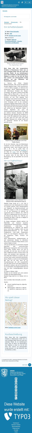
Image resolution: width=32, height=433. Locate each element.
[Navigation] (29, 2)
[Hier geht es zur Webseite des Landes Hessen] (2, 2)
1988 (10, 33)
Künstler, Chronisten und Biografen (13, 42)
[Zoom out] (25, 306)
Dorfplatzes (23, 150)
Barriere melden (16, 425)
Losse (14, 152)
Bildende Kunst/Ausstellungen (10, 40)
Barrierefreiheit (16, 426)
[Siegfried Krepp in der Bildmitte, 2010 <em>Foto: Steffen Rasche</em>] (16, 124)
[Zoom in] (25, 304)
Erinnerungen (14, 22)
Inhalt (16, 432)
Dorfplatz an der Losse (15, 35)
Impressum (16, 423)
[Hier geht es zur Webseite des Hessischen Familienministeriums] (16, 369)
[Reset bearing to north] (25, 308)
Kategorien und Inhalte (10, 16)
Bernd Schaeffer (14, 31)
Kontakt (16, 430)
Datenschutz (16, 428)
